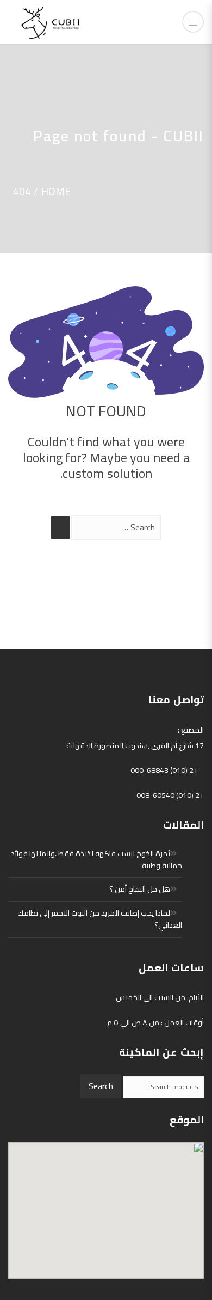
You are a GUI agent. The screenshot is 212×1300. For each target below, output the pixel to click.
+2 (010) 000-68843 (164, 770)
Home (56, 191)
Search (101, 1086)
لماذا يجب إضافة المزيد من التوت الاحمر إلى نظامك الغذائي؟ (99, 919)
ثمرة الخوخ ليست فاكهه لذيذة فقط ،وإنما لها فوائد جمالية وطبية (96, 859)
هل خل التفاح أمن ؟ (139, 889)
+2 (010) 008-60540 (170, 795)
